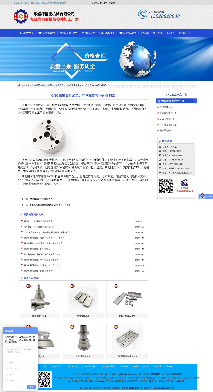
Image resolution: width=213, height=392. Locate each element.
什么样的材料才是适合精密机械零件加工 (42, 254)
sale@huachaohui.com (179, 168)
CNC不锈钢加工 (107, 33)
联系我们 (183, 33)
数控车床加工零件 (127, 315)
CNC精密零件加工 (68, 33)
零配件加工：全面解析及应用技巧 (39, 226)
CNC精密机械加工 (46, 33)
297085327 (177, 155)
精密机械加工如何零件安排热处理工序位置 (43, 243)
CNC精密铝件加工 (90, 366)
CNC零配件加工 (83, 356)
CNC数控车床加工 (168, 124)
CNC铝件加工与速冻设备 (41, 199)
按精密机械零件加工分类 (173, 100)
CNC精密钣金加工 (127, 33)
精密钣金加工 (83, 315)
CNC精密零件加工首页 (41, 85)
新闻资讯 (157, 33)
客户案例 (145, 33)
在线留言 (112, 3)
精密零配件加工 (167, 130)
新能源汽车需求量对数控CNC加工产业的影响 (50, 204)
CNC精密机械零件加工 (127, 356)
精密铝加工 (39, 356)
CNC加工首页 (27, 33)
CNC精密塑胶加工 (109, 366)
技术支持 (103, 3)
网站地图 (169, 366)
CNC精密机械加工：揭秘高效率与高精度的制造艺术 (47, 232)
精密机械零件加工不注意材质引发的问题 (42, 265)
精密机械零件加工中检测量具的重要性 (41, 259)
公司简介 (170, 33)
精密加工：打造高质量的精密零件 (39, 221)
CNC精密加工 (88, 33)
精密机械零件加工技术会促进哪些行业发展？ (44, 237)
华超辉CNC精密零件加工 (164, 387)
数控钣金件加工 (39, 315)
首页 (45, 366)
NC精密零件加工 (100, 159)
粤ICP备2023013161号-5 (132, 387)
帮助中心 (95, 3)
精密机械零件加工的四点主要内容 (39, 270)
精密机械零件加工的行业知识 (37, 248)
